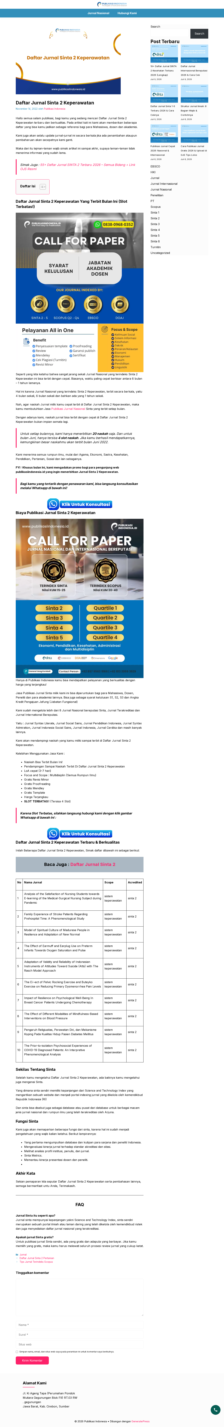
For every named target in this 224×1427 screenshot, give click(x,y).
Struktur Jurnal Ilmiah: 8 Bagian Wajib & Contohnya (193, 110)
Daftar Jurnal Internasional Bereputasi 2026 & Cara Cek (194, 70)
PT (152, 201)
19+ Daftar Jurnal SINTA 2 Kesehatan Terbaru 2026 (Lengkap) (163, 70)
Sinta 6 (155, 241)
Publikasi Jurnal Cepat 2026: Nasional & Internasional (162, 150)
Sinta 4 (155, 230)
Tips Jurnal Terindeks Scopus (36, 1261)
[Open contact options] (215, 1410)
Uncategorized (160, 253)
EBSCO (155, 166)
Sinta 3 (155, 224)
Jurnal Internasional (163, 183)
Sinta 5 (155, 235)
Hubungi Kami (127, 13)
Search (155, 26)
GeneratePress (140, 1421)
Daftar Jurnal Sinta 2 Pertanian (37, 1258)
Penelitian (156, 195)
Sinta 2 (155, 218)
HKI (153, 172)
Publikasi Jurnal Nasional (68, 409)
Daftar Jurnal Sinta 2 (92, 864)
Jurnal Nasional (98, 13)
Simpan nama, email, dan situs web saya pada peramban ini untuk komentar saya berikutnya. (66, 1351)
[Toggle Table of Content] (41, 187)
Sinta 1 (154, 212)
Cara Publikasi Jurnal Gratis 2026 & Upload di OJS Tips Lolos (194, 150)
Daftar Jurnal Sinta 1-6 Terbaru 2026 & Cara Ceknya (162, 110)
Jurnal (23, 1254)
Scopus (155, 206)
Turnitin (155, 247)
